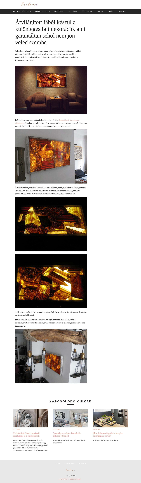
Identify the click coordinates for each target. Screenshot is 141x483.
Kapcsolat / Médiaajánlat (70, 479)
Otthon (16, 429)
